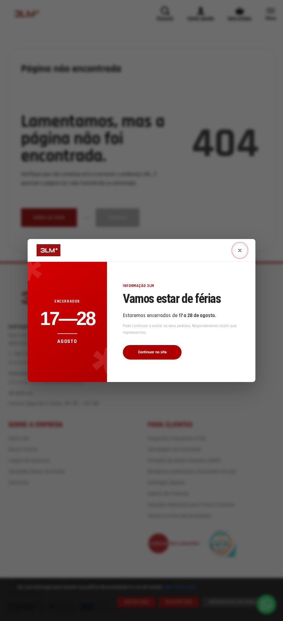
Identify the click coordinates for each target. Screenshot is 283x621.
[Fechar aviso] (239, 250)
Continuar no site (152, 352)
